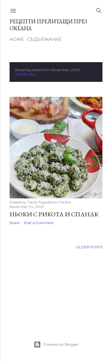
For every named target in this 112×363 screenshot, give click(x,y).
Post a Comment (39, 222)
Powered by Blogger (61, 344)
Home (17, 39)
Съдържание (44, 39)
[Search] (98, 9)
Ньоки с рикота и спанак (54, 214)
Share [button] (14, 222)
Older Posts (89, 247)
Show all (25, 74)
